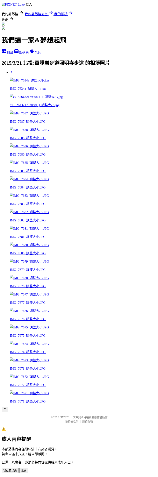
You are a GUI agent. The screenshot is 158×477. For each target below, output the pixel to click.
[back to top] (5, 409)
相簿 (10, 52)
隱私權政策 (71, 421)
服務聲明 (87, 421)
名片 (38, 52)
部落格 (24, 52)
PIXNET (64, 417)
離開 (23, 470)
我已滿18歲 (10, 470)
